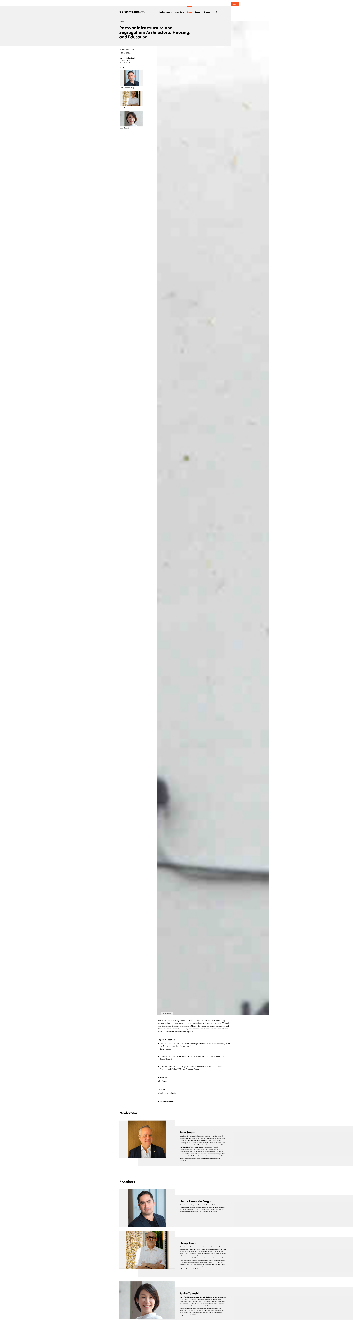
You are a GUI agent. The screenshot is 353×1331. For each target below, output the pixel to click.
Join (234, 4)
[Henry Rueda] (147, 1254)
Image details (167, 1013)
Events (122, 22)
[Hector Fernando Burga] (147, 1208)
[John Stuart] (147, 1143)
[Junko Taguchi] (147, 1300)
